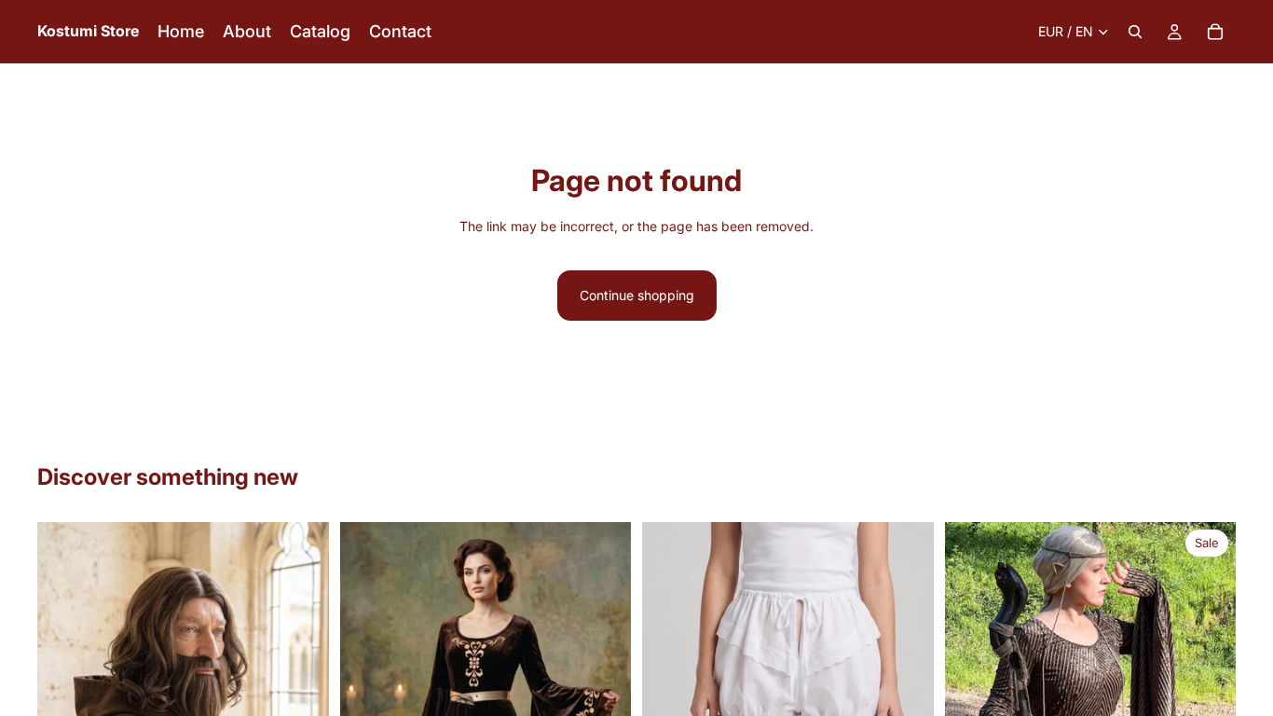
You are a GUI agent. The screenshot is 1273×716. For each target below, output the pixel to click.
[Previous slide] (973, 668)
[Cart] (1215, 31)
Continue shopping (637, 295)
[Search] (1135, 31)
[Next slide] (1208, 668)
